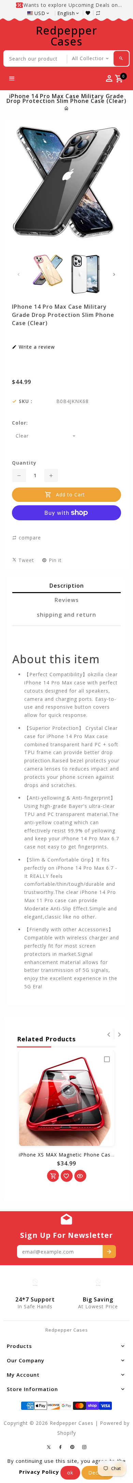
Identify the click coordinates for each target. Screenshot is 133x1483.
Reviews (67, 600)
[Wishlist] (89, 13)
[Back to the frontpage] (66, 108)
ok (70, 1472)
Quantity (24, 462)
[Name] (109, 1251)
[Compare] (101, 13)
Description (66, 585)
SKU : (25, 401)
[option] (47, 270)
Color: (20, 422)
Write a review (36, 347)
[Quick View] (80, 1176)
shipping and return (66, 614)
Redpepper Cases (66, 36)
